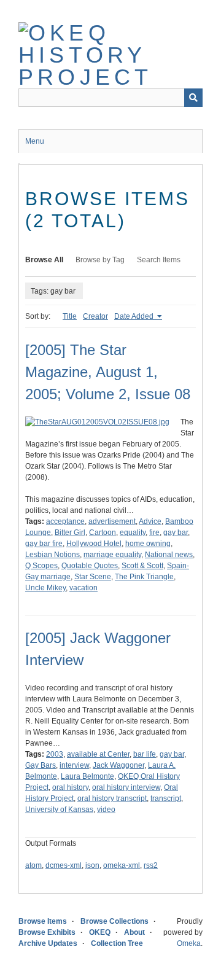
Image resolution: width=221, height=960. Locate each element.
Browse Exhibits (47, 932)
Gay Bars (40, 765)
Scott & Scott (142, 565)
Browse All (44, 260)
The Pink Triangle (144, 576)
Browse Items (42, 921)
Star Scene (92, 576)
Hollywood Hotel (94, 543)
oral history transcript (112, 798)
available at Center (98, 754)
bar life (144, 754)
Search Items (158, 260)
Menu (34, 141)
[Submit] (193, 97)
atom (33, 865)
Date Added (134, 316)
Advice (150, 521)
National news (169, 554)
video (106, 809)
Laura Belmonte (87, 776)
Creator (95, 316)
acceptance (65, 521)
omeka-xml (121, 865)
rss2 (151, 865)
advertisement (112, 521)
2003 (54, 754)
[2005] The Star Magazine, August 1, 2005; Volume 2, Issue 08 (107, 371)
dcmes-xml (63, 865)
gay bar (175, 532)
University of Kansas (59, 809)
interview (74, 765)
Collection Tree (117, 943)
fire (154, 532)
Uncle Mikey (45, 587)
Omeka (189, 943)
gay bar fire (44, 543)
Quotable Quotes (89, 565)
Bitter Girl (70, 532)
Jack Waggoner (118, 765)
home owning (148, 543)
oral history (70, 787)
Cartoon (102, 532)
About (134, 932)
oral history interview (126, 787)
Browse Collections (114, 921)
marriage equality (112, 554)
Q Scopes (41, 565)
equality (132, 532)
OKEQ (99, 932)
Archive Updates (47, 943)
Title (70, 316)
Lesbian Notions (52, 554)
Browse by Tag (100, 260)
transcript (165, 798)
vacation (83, 587)
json (92, 865)
